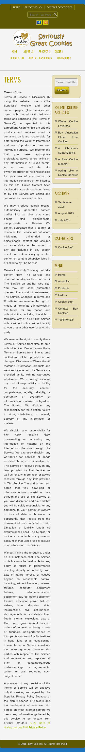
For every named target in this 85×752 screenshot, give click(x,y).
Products (44, 51)
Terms (16, 7)
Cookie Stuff (17, 58)
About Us (29, 51)
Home (14, 51)
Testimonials (64, 58)
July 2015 (64, 220)
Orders (59, 51)
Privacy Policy (33, 7)
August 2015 (66, 213)
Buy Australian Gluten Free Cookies (68, 137)
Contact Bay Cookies (59, 7)
